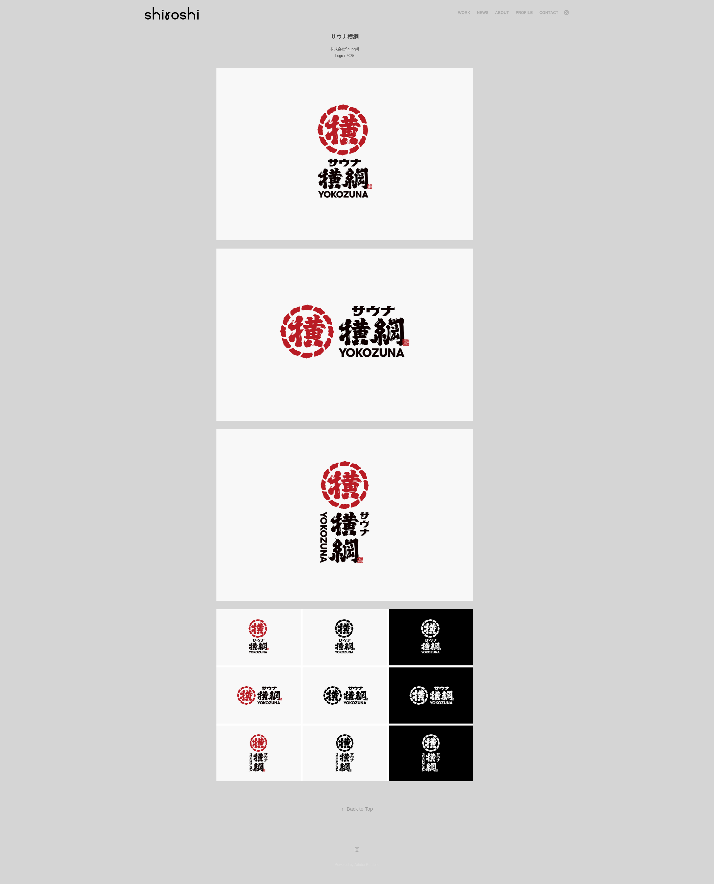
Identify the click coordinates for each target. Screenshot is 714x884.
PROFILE (524, 12)
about (502, 12)
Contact (548, 12)
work (464, 12)
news (482, 12)
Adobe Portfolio (366, 865)
